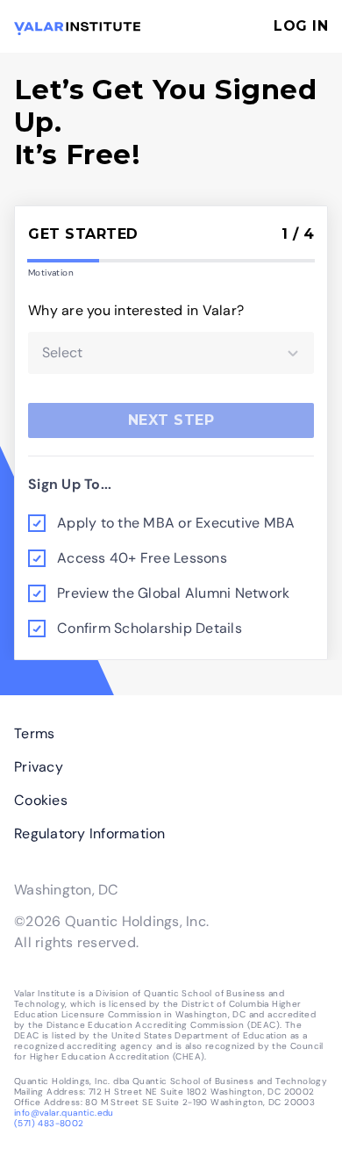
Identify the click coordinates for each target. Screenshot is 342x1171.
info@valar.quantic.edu (64, 1112)
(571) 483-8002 (49, 1123)
